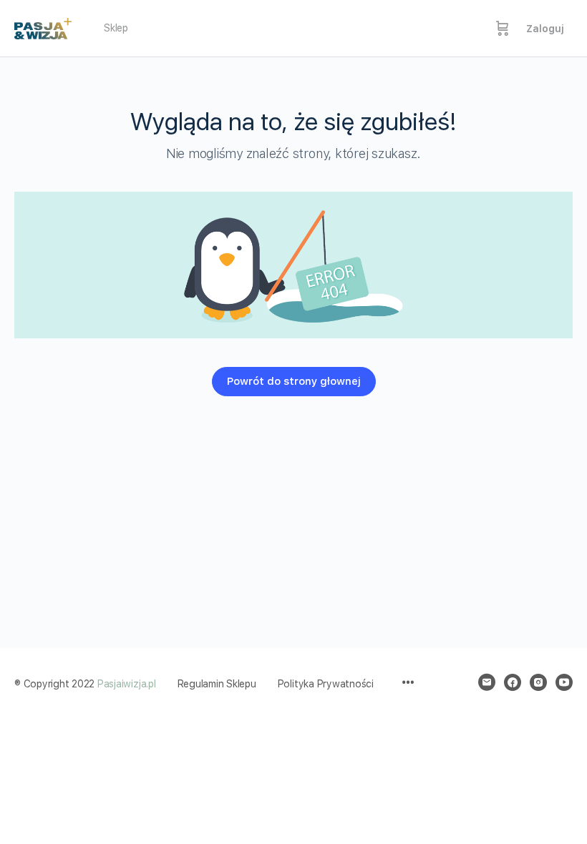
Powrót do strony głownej (294, 381)
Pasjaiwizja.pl (126, 684)
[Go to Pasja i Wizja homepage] (43, 26)
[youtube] (564, 682)
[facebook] (512, 682)
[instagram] (538, 682)
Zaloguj (545, 28)
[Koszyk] (502, 28)
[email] (486, 682)
